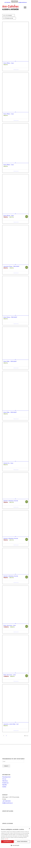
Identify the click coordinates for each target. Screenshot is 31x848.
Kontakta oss (5, 782)
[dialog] (15, 837)
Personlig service (6, 777)
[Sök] (21, 7)
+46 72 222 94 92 (7, 2)
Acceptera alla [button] (7, 841)
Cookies (4, 786)
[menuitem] (18, 7)
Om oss (4, 779)
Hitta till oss (5, 781)
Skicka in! (6, 766)
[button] (15, 845)
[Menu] (24, 7)
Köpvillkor (4, 784)
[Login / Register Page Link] (18, 7)
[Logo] (12, 7)
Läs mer (6, 838)
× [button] (29, 828)
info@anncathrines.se (22, 2)
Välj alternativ (16, 69)
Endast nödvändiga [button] (22, 841)
